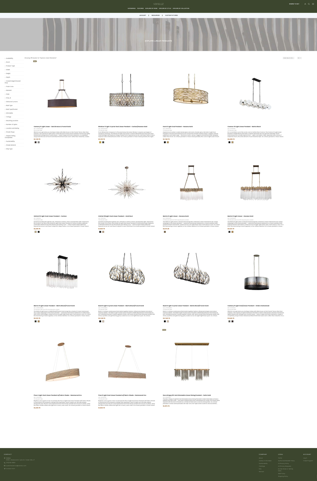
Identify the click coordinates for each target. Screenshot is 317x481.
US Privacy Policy (283, 463)
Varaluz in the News (265, 461)
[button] (298, 58)
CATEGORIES (132, 8)
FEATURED (140, 8)
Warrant (261, 471)
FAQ (260, 469)
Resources (156, 15)
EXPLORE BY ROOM (151, 8)
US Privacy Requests (284, 466)
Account (143, 15)
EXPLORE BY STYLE (165, 8)
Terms (280, 458)
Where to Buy (294, 4)
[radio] (35, 142)
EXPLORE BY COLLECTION (181, 8)
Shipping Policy (283, 476)
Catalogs (262, 466)
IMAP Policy (281, 473)
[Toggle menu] (313, 4)
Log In (305, 458)
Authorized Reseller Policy (286, 461)
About (261, 458)
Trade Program (308, 461)
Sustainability (263, 463)
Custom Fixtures (171, 15)
